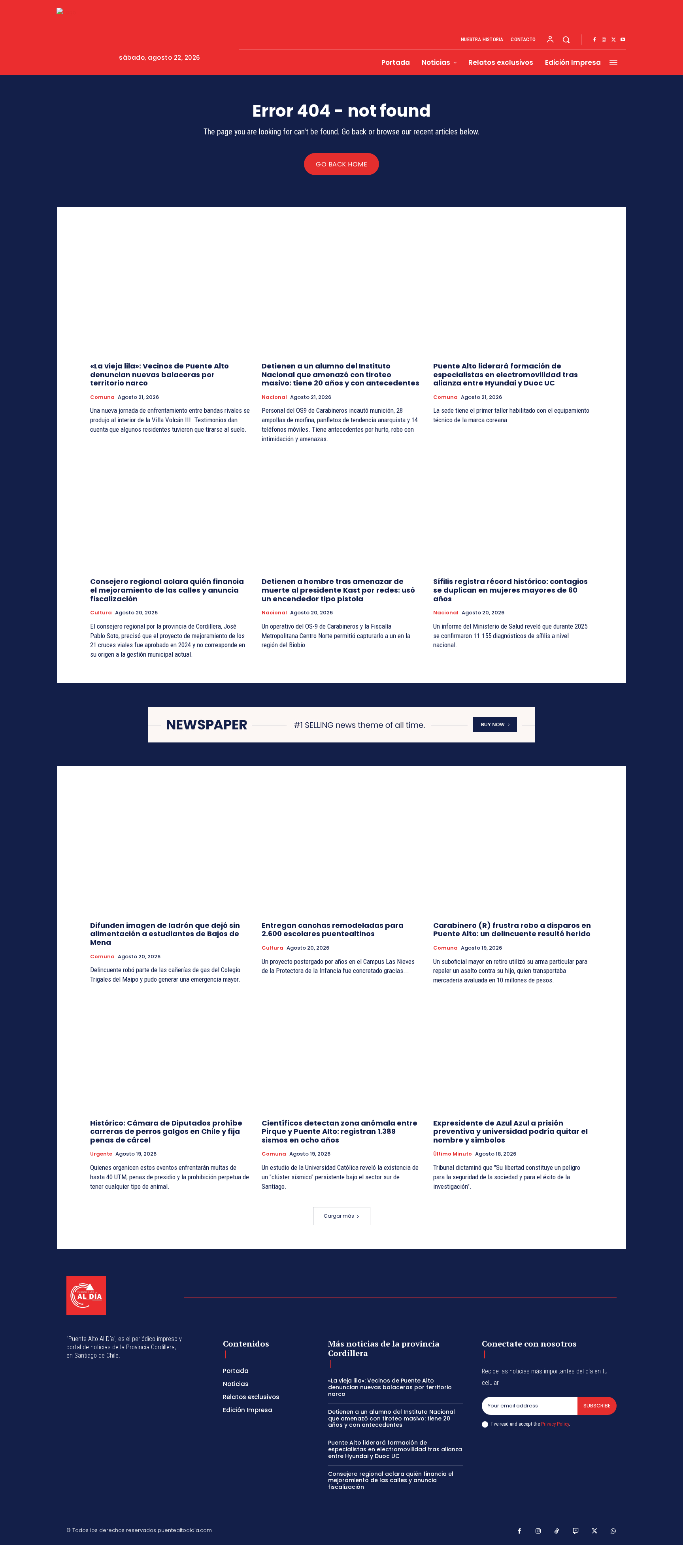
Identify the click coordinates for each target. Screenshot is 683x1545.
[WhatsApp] (613, 1531)
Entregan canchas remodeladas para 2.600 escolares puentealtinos (333, 929)
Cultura (101, 613)
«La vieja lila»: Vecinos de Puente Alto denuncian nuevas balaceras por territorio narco (159, 374)
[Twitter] (613, 40)
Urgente (101, 1154)
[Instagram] (604, 40)
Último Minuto (452, 1154)
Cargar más (339, 1216)
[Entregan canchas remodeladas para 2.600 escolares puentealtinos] (341, 855)
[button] (566, 39)
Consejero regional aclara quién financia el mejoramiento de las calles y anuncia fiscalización (167, 589)
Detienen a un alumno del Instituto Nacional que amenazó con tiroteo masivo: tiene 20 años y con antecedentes (340, 374)
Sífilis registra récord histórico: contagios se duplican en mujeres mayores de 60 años (510, 589)
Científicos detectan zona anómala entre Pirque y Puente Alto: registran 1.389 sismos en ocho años (339, 1131)
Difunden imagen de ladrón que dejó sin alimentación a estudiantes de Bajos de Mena (165, 933)
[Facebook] (594, 40)
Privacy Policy (555, 1424)
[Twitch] (575, 1531)
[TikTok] (556, 1531)
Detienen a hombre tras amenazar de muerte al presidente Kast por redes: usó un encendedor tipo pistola (338, 589)
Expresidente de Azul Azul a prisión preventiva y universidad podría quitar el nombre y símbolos (510, 1131)
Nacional (274, 397)
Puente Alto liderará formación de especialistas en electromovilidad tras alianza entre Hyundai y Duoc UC (505, 374)
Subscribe (597, 1405)
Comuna (102, 397)
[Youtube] (623, 40)
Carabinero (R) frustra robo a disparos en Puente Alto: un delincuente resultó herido (512, 929)
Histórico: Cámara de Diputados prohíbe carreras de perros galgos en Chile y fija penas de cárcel (166, 1131)
